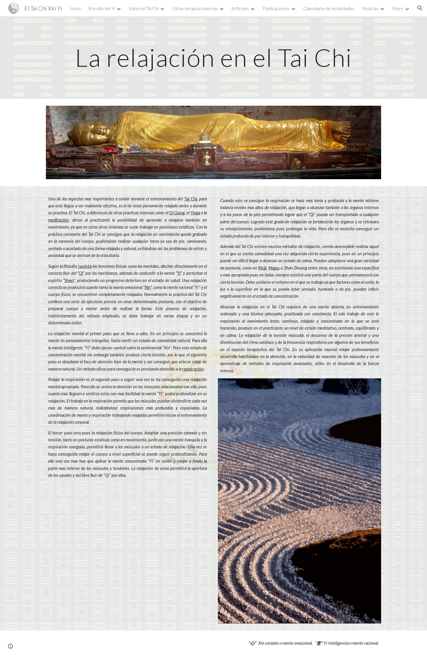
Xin (147, 287)
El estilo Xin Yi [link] (101, 8)
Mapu (273, 267)
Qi (81, 273)
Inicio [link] (75, 8)
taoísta (85, 266)
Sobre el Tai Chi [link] (144, 8)
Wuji (262, 267)
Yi (179, 273)
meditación (58, 220)
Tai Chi (190, 198)
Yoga (195, 212)
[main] (213, 57)
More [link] (397, 8)
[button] (420, 8)
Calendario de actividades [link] (328, 8)
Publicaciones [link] (276, 8)
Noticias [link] (370, 8)
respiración (193, 368)
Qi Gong (177, 212)
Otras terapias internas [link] (195, 8)
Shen (69, 280)
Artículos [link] (240, 8)
